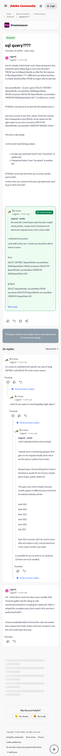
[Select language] (40, 5)
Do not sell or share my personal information (23, 747)
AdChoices (13, 752)
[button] (6, 6)
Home (9, 14)
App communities (23, 14)
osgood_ (13, 56)
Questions (10, 17)
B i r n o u (16, 210)
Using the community (14, 737)
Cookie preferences (13, 742)
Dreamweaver (39, 14)
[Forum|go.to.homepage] (23, 5)
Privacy (41, 737)
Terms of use (31, 737)
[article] (30, 371)
